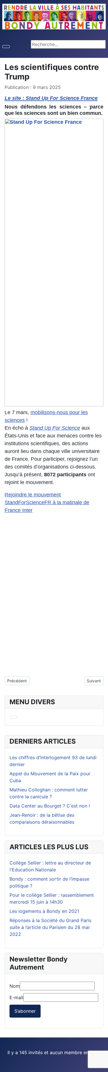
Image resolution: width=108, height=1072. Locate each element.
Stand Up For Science (54, 428)
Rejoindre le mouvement (33, 495)
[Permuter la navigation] (6, 46)
